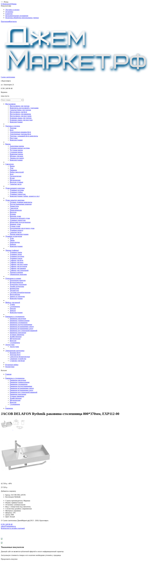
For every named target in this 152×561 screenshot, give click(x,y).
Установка (9, 12)
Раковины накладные (18, 318)
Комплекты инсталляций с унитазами (24, 108)
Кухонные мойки (11, 365)
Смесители (9, 164)
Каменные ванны (16, 154)
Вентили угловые (16, 182)
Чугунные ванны (16, 150)
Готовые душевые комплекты (21, 202)
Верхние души (15, 216)
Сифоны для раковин (18, 268)
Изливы (13, 214)
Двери (12, 240)
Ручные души (15, 226)
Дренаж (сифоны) (12, 250)
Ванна (12, 166)
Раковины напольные (18, 332)
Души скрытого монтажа (14, 200)
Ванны (8, 144)
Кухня (12, 178)
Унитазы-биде (15, 355)
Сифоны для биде (16, 260)
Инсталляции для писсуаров (20, 116)
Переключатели (16, 210)
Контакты (13, 21)
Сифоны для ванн (16, 262)
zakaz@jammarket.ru (8, 526)
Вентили (13, 212)
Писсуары (13, 138)
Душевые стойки (16, 192)
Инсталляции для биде (18, 112)
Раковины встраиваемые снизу (21, 328)
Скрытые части (15, 184)
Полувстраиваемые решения (20, 204)
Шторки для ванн (16, 156)
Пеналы (13, 308)
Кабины (13, 244)
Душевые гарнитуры (18, 194)
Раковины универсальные (19, 320)
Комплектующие (16, 122)
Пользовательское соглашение (16, 16)
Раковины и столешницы (14, 316)
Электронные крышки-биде (20, 132)
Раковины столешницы (18, 322)
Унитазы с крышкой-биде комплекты (24, 136)
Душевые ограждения (13, 236)
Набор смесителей (17, 172)
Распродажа (9, 367)
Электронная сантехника (14, 351)
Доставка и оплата (12, 10)
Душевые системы (17, 190)
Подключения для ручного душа (22, 228)
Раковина (13, 170)
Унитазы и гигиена (12, 126)
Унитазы (13, 128)
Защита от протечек (17, 296)
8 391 (6, 524)
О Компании (6, 4)
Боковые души (15, 224)
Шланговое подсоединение (20, 222)
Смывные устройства (18, 359)
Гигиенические (15, 176)
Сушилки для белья (17, 361)
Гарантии (9, 14)
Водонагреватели (16, 282)
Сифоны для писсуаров (19, 264)
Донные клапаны (16, 272)
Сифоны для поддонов (18, 266)
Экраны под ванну (17, 158)
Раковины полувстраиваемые (21, 324)
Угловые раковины (17, 334)
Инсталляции (10, 104)
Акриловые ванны (17, 146)
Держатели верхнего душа (20, 218)
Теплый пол (14, 290)
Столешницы (15, 306)
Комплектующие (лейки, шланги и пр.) (25, 196)
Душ (11, 168)
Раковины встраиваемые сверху (22, 326)
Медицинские (15, 180)
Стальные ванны (16, 152)
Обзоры (13, 4)
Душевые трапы (16, 252)
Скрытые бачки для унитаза (20, 110)
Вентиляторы (15, 294)
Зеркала (13, 310)
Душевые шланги (16, 230)
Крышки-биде (15, 353)
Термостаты (14, 206)
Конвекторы (14, 288)
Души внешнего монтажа (15, 188)
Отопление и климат (13, 278)
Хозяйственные (16, 336)
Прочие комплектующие (19, 234)
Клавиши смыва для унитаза (20, 118)
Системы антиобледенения (20, 292)
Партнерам (5, 21)
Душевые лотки (16, 254)
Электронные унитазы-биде (20, 134)
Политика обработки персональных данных (22, 18)
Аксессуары (9, 345)
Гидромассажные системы (20, 148)
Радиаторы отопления (18, 284)
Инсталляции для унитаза (19, 106)
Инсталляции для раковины (20, 114)
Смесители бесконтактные (20, 357)
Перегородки (15, 242)
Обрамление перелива (18, 274)
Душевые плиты (16, 258)
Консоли (13, 341)
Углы (12, 238)
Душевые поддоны (17, 256)
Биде (11, 130)
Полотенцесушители (18, 280)
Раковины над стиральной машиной (23, 330)
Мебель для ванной (12, 302)
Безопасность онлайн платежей (13, 528)
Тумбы (12, 304)
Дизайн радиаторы (17, 286)
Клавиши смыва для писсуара (21, 120)
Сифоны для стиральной (19, 270)
